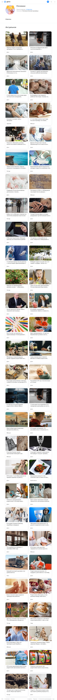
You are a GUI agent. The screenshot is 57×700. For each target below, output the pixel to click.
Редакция (35, 698)
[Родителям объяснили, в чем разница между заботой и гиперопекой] (40, 590)
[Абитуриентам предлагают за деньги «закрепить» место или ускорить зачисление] (40, 518)
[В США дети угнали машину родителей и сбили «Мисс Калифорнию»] (16, 399)
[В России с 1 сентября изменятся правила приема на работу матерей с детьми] (16, 471)
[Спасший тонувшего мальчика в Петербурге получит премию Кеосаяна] (40, 447)
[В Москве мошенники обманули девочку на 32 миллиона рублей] (16, 233)
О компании (7, 698)
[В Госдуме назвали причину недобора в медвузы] (16, 518)
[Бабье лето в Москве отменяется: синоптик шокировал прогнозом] (16, 209)
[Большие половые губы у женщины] (16, 114)
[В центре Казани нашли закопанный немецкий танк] (16, 447)
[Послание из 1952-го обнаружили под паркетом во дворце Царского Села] (40, 185)
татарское (29, 9)
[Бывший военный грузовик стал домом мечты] (16, 566)
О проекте (29, 698)
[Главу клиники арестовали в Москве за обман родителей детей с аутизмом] (40, 352)
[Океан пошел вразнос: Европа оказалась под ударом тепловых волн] (16, 161)
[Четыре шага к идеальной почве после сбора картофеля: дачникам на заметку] (16, 685)
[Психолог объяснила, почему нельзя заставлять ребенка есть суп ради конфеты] (16, 138)
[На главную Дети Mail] (8, 2)
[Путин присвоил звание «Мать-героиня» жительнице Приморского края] (16, 304)
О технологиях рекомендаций (44, 698)
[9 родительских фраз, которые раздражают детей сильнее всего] (40, 209)
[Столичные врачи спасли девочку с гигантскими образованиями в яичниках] (16, 257)
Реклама (13, 698)
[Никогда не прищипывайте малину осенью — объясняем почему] (16, 280)
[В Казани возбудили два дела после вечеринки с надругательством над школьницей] (40, 42)
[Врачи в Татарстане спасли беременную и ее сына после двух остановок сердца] (40, 138)
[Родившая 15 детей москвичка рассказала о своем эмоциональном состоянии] (16, 185)
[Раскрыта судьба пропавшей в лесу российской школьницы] (40, 66)
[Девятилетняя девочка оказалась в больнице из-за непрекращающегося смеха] (16, 66)
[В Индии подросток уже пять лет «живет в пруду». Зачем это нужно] (40, 257)
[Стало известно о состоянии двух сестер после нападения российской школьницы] (16, 90)
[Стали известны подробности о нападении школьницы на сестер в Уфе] (40, 399)
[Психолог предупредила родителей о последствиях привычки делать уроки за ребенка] (16, 494)
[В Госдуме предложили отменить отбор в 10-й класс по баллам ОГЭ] (16, 376)
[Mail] (5, 2)
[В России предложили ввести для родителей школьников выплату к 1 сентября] (16, 661)
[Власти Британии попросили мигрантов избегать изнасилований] (16, 423)
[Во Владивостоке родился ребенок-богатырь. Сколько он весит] (40, 90)
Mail (2, 698)
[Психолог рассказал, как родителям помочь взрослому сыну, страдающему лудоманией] (40, 661)
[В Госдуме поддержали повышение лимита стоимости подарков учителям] (40, 304)
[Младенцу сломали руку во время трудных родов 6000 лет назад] (16, 352)
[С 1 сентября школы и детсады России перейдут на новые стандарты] (40, 114)
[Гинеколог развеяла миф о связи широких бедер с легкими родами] (40, 637)
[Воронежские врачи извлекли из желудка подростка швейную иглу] (40, 161)
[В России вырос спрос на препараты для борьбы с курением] (16, 637)
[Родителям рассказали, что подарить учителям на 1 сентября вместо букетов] (40, 566)
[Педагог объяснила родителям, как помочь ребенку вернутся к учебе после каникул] (40, 685)
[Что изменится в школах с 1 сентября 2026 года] (16, 542)
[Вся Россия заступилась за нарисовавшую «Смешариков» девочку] (16, 328)
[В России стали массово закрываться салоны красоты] (40, 542)
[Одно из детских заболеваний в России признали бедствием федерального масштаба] (40, 280)
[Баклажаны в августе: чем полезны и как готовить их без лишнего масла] (40, 471)
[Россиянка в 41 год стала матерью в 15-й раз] (40, 376)
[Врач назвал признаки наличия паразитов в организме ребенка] (40, 494)
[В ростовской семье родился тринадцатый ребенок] (16, 590)
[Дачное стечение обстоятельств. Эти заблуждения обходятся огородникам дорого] (16, 613)
